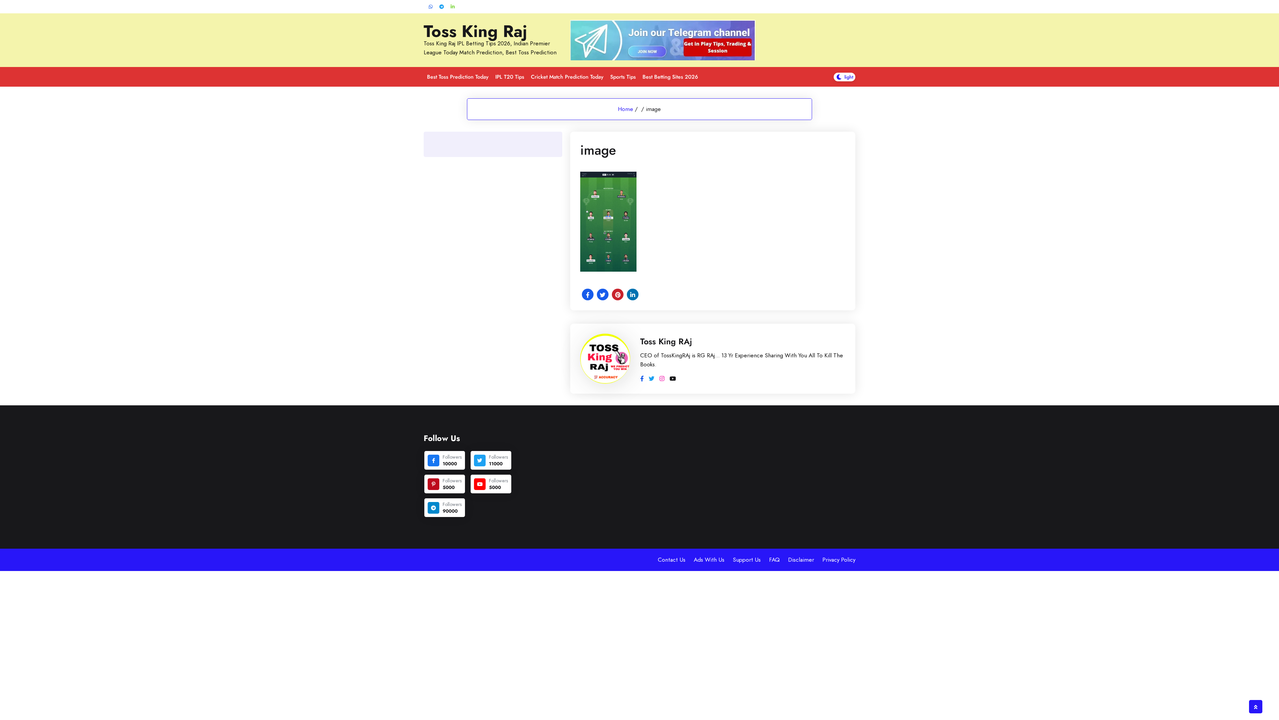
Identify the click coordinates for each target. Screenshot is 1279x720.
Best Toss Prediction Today (458, 77)
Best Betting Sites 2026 (670, 77)
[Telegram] (441, 6)
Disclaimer (801, 560)
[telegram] (433, 508)
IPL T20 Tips (509, 77)
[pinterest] (433, 484)
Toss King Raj (475, 31)
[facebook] (433, 460)
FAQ (774, 560)
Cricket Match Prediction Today (567, 77)
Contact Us (671, 560)
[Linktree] (453, 6)
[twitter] (480, 460)
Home (625, 109)
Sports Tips (623, 77)
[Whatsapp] (431, 6)
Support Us (747, 560)
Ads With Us (709, 560)
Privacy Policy (838, 560)
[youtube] (480, 484)
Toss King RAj (666, 341)
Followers (452, 457)
